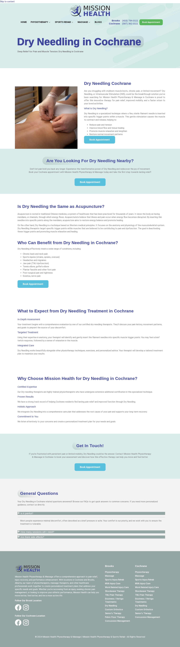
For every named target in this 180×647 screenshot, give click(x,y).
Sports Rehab (63, 22)
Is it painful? (27, 513)
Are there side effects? (32, 537)
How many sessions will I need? (38, 532)
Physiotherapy (39, 22)
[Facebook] (18, 607)
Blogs (98, 22)
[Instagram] (26, 607)
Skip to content (7, 1)
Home (24, 22)
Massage (83, 22)
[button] (91, 513)
